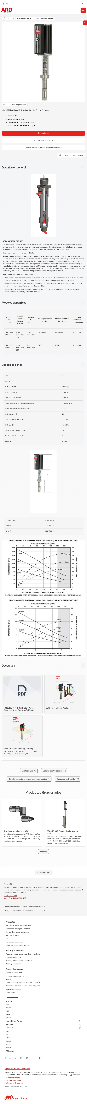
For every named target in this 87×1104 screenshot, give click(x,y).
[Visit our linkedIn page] (15, 1058)
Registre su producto (13, 989)
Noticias (9, 979)
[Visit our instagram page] (39, 1058)
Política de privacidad (13, 1080)
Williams (9, 1048)
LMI (7, 1034)
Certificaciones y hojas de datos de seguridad (23, 982)
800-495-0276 (24, 898)
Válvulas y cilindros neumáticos (17, 945)
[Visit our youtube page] (33, 1058)
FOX (7, 1011)
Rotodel (9, 1041)
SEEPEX (9, 1044)
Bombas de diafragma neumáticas (18, 925)
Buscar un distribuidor (14, 973)
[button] (43, 167)
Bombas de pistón (12, 935)
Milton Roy (9, 1038)
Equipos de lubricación (14, 942)
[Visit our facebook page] (21, 1058)
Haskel (8, 1018)
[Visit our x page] (27, 1058)
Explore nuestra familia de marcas (17, 1069)
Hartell (8, 1014)
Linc (7, 1031)
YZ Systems (10, 1051)
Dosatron (9, 1008)
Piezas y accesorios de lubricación (19, 960)
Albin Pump (10, 1001)
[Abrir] (83, 10)
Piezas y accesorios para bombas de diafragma (23, 954)
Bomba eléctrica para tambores (17, 932)
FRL (7, 939)
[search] (83, 3)
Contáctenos (10, 992)
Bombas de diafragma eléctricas (18, 929)
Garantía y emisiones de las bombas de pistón (23, 986)
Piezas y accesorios (13, 957)
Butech (8, 1004)
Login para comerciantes (15, 976)
